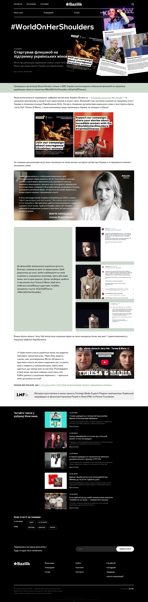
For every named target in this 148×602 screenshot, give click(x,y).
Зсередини (48, 13)
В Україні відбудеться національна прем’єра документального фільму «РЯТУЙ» (89, 458)
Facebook (18, 4)
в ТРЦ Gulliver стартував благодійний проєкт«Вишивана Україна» (75, 385)
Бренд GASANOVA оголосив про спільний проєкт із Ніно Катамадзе (88, 438)
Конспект (130, 13)
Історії (77, 13)
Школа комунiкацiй (115, 577)
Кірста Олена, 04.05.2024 (23, 72)
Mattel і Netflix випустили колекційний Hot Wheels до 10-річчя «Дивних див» (88, 478)
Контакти (80, 572)
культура (42, 527)
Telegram (44, 4)
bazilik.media (65, 589)
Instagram (31, 4)
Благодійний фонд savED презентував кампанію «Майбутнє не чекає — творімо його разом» (91, 499)
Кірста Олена (74, 426)
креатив (31, 527)
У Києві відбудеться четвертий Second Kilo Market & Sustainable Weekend (88, 417)
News (31, 522)
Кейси (102, 13)
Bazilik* (131, 589)
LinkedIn (118, 97)
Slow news (18, 13)
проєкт (52, 527)
